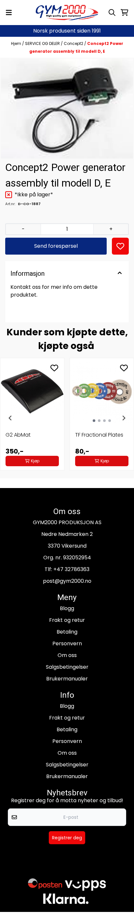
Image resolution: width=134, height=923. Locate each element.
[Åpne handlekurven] (124, 13)
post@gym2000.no (67, 581)
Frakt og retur (67, 620)
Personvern (67, 643)
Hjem (16, 43)
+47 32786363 (71, 569)
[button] (120, 246)
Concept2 (74, 43)
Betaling (67, 632)
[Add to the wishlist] (54, 368)
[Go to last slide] (10, 418)
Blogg (67, 608)
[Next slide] (123, 418)
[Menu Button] (8, 13)
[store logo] (67, 12)
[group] (32, 418)
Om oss (67, 655)
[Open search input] (112, 12)
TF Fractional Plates (99, 435)
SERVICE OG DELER (43, 43)
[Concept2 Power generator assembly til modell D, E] (67, 109)
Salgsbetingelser (67, 667)
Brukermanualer (67, 678)
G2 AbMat (18, 435)
